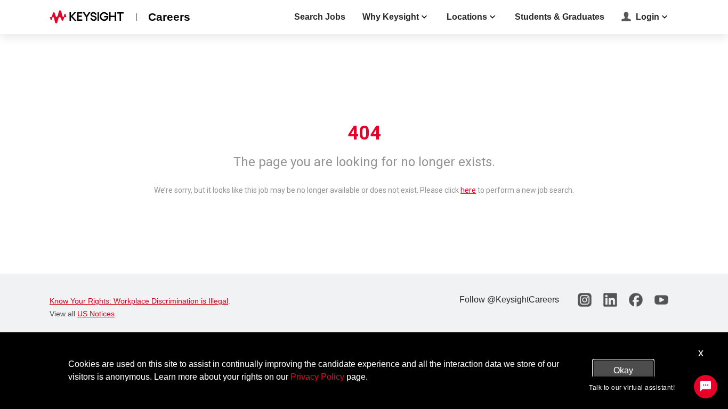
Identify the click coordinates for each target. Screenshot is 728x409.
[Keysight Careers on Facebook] (635, 299)
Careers (169, 17)
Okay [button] (623, 370)
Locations (467, 16)
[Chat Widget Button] (705, 386)
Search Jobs (319, 16)
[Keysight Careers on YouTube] (661, 299)
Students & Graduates (559, 16)
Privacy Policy (317, 376)
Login (647, 16)
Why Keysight (390, 16)
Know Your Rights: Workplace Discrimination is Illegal (139, 301)
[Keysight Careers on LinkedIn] (610, 299)
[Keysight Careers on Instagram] (584, 299)
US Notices (96, 313)
